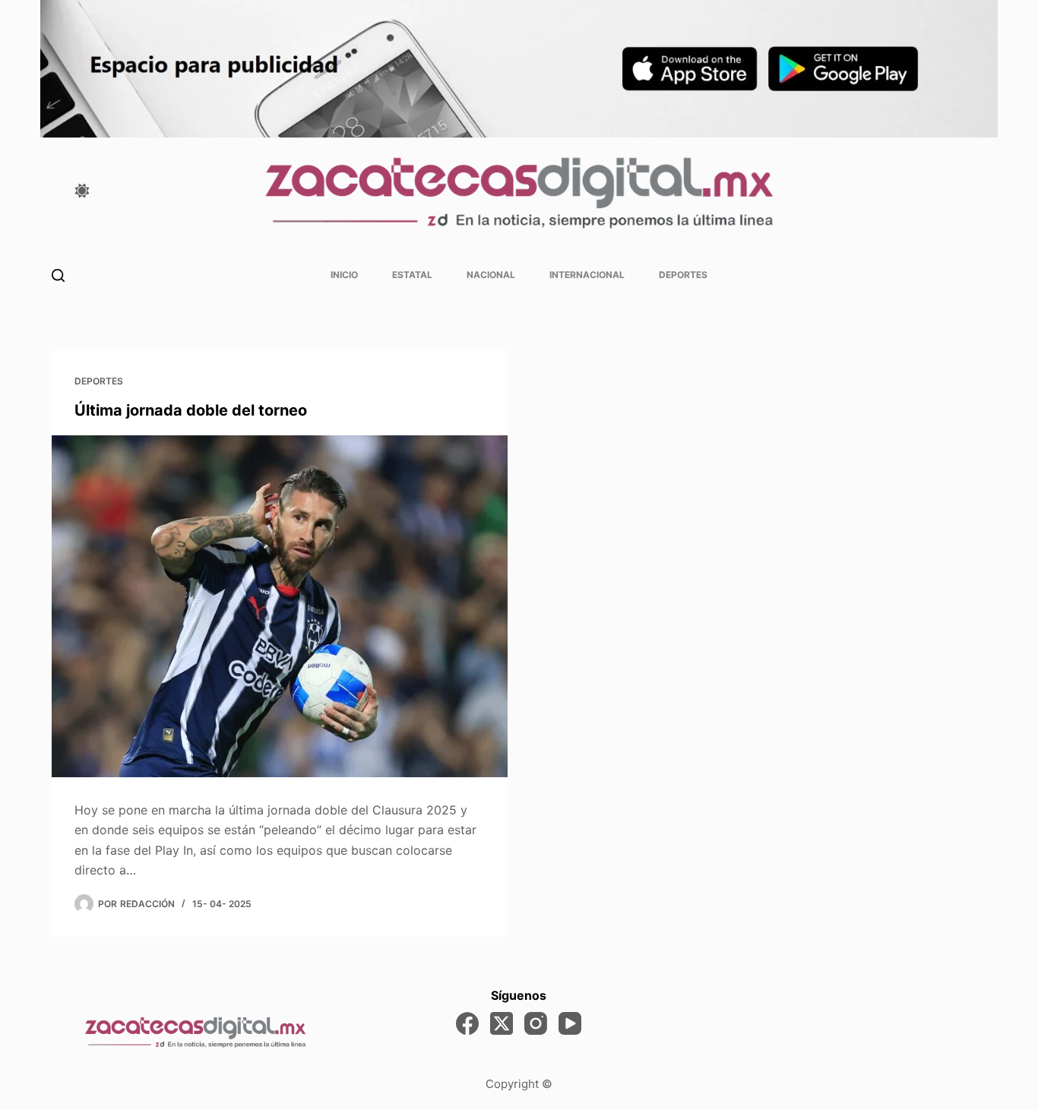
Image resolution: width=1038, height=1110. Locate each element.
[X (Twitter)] (501, 1023)
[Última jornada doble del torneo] (280, 606)
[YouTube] (570, 1023)
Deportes (683, 274)
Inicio (344, 274)
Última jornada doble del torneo (190, 410)
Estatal (412, 274)
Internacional (587, 274)
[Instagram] (535, 1023)
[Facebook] (467, 1023)
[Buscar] (58, 275)
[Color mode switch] (82, 190)
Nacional (491, 274)
